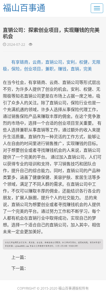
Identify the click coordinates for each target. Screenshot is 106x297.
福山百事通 (24, 7)
